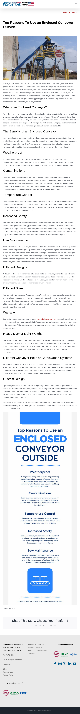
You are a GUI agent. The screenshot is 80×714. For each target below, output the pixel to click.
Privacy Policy (8, 675)
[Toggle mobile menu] (76, 3)
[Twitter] (65, 663)
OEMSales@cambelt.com (12, 660)
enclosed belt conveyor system (46, 319)
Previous (66, 12)
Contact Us (7, 664)
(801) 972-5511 (8, 655)
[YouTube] (74, 663)
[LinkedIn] (69, 663)
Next (73, 12)
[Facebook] (55, 663)
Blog (5, 669)
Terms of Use (8, 672)
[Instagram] (60, 663)
